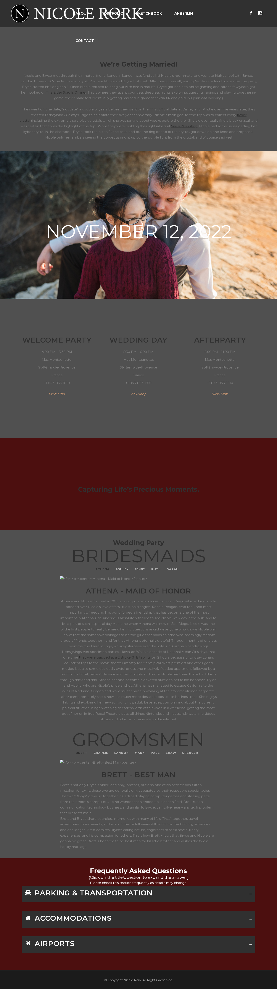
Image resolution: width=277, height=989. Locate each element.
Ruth (156, 569)
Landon (121, 753)
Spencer (190, 753)
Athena (102, 569)
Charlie (100, 753)
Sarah (173, 569)
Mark (140, 753)
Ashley (122, 569)
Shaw (171, 753)
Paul (155, 753)
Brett (81, 753)
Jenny (140, 569)
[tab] (138, 894)
